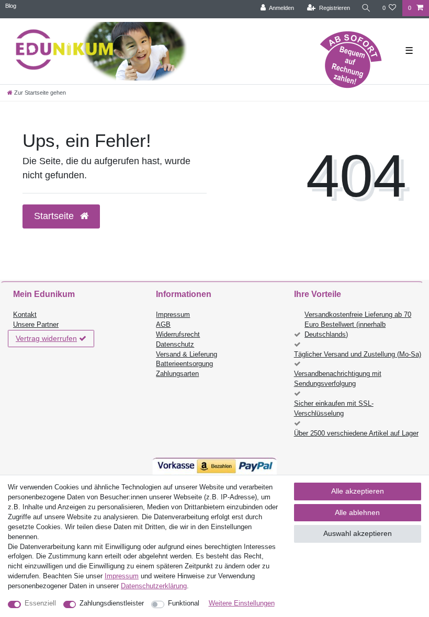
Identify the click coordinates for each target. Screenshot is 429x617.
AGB (163, 324)
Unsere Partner (36, 324)
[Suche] (366, 8)
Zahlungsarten (177, 374)
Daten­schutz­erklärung (154, 586)
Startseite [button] (55, 216)
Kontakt (25, 314)
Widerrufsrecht (178, 334)
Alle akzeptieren (357, 491)
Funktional (183, 603)
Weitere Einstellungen (242, 603)
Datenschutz (175, 344)
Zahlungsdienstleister (112, 603)
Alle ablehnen (357, 512)
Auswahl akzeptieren (357, 533)
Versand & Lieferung (186, 354)
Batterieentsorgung (184, 364)
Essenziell (40, 603)
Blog (10, 6)
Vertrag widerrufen (46, 338)
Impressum (173, 314)
